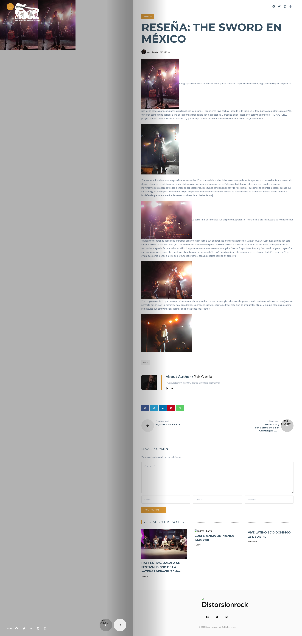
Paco (145, 362)
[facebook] (16, 628)
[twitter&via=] (23, 628)
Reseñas (148, 16)
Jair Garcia (152, 52)
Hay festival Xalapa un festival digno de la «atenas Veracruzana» (161, 567)
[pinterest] (38, 628)
